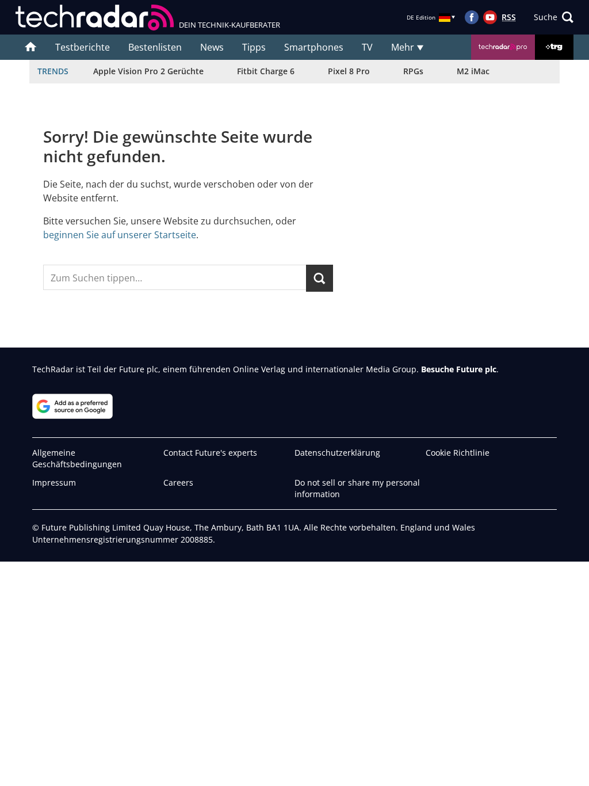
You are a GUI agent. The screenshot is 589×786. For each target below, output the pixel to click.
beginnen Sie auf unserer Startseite (119, 234)
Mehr (403, 47)
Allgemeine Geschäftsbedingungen (77, 458)
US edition (254, 769)
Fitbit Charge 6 (265, 71)
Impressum (54, 482)
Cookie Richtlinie (457, 452)
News (212, 47)
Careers (178, 482)
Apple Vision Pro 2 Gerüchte (148, 71)
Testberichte (82, 47)
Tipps (254, 47)
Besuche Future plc (458, 369)
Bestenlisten (155, 47)
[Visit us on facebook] (472, 17)
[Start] (31, 47)
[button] (553, 17)
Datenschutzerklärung (337, 452)
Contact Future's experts (210, 452)
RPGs (413, 71)
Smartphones (313, 47)
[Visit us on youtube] (490, 17)
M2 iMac (473, 71)
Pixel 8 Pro (349, 71)
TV (367, 47)
